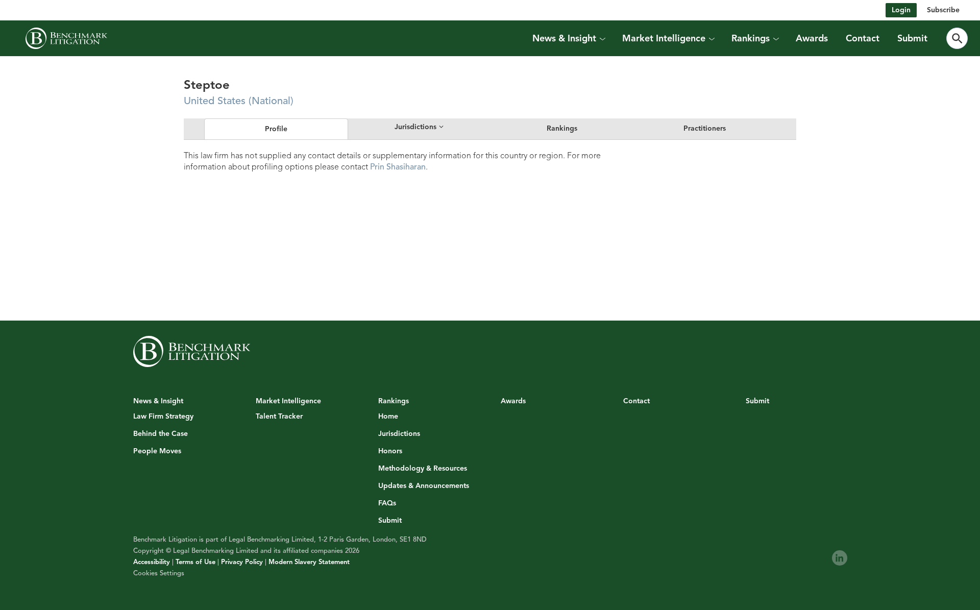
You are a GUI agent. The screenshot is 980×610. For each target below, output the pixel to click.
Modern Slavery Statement (309, 562)
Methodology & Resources (422, 468)
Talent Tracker (279, 416)
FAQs (387, 503)
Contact (862, 38)
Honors (390, 451)
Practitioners (704, 128)
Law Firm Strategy (163, 416)
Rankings (562, 128)
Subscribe (943, 10)
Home (388, 416)
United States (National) (238, 100)
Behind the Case (160, 433)
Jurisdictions (399, 433)
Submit (912, 38)
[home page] (66, 38)
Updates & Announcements (423, 486)
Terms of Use (195, 562)
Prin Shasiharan (398, 167)
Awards (812, 38)
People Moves (157, 451)
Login (901, 10)
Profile (276, 129)
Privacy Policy (242, 562)
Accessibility (151, 562)
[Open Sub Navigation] (602, 38)
